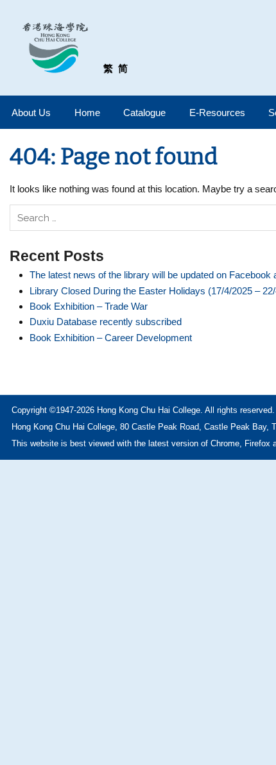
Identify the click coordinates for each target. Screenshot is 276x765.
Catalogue (144, 112)
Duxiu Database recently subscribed (106, 321)
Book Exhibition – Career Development (111, 337)
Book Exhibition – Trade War (89, 306)
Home (87, 112)
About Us (31, 112)
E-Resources (217, 112)
